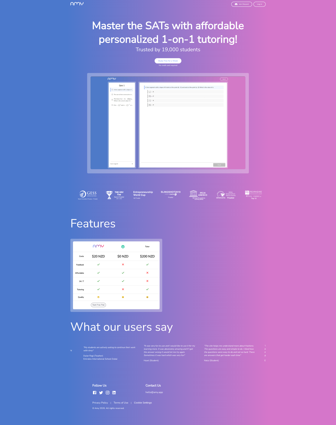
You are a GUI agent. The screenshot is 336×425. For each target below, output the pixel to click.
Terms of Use (121, 402)
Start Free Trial (98, 305)
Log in (259, 4)
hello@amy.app (154, 392)
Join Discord (244, 4)
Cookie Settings (143, 402)
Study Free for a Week (168, 60)
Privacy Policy (100, 402)
